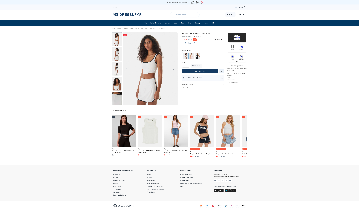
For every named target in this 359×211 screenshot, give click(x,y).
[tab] (203, 84)
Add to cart (201, 71)
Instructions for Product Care (155, 186)
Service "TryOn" (233, 83)
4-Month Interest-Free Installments (234, 79)
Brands (115, 7)
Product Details (187, 84)
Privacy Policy (151, 192)
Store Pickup (117, 186)
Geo (236, 7)
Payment (115, 177)
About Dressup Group (186, 174)
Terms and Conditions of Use (155, 189)
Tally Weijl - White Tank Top (225, 153)
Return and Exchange (119, 195)
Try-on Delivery (117, 189)
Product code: (186, 36)
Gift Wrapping (117, 192)
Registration (116, 174)
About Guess (186, 88)
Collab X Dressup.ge (153, 183)
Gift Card (149, 177)
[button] (125, 170)
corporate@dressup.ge (232, 177)
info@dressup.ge (219, 177)
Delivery (115, 183)
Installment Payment (119, 180)
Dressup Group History (187, 177)
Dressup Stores (184, 180)
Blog (181, 186)
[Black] (197, 56)
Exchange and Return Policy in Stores (191, 183)
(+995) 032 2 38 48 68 (220, 174)
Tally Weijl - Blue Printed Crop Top (201, 153)
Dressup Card (151, 180)
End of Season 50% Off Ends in (177, 2)
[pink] (191, 56)
